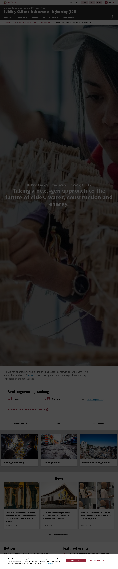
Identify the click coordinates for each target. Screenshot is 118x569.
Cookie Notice (48, 563)
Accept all (76, 560)
